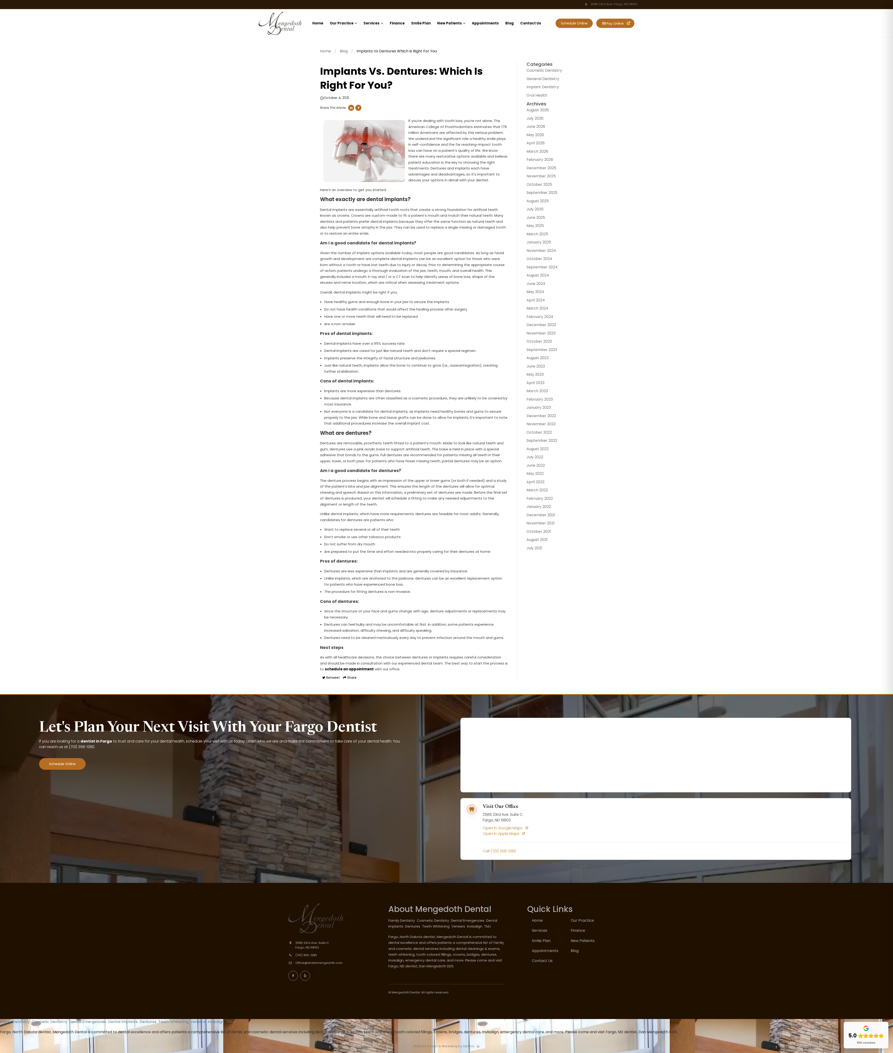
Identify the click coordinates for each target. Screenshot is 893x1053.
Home (325, 51)
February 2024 (539, 316)
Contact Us (542, 960)
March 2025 (537, 234)
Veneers (458, 926)
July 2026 (534, 118)
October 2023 (539, 341)
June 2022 (535, 465)
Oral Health (536, 95)
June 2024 (535, 283)
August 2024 (537, 275)
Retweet (332, 677)
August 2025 (537, 201)
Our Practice (582, 920)
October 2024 (539, 258)
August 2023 (537, 358)
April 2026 (535, 143)
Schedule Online (574, 23)
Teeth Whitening (436, 926)
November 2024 (541, 250)
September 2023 (541, 349)
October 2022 (539, 432)
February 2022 (539, 498)
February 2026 (539, 159)
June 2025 (535, 217)
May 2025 (535, 225)
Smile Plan (541, 940)
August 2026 (537, 110)
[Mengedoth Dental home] (323, 918)
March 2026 (537, 151)
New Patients (583, 940)
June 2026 (535, 126)
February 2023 (539, 399)
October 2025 (539, 184)
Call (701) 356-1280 (499, 851)
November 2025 (541, 176)
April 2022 (535, 482)
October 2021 (538, 531)
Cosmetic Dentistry (544, 70)
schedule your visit (202, 741)
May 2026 (535, 135)
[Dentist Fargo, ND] (280, 36)
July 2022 (534, 457)
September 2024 (542, 267)
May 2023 (535, 374)
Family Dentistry (402, 920)
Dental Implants (123, 1021)
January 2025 (538, 242)
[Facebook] (293, 976)
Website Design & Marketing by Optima (443, 1046)
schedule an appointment (349, 669)
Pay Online (615, 23)
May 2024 (535, 291)
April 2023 (535, 382)
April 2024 (535, 300)
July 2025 (534, 209)
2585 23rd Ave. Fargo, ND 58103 (613, 4)
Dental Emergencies (468, 920)
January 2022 (538, 506)
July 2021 (534, 548)
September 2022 (541, 440)
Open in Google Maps (503, 828)
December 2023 (541, 324)
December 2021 (540, 515)
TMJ (488, 926)
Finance (578, 930)
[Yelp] (305, 976)
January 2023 (538, 407)
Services (539, 930)
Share (351, 677)
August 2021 (537, 539)
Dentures (413, 926)
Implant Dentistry (542, 87)
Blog (344, 51)
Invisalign (475, 926)
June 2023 (535, 366)
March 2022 (537, 490)
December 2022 (541, 415)
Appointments (545, 950)
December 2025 (541, 168)
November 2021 (540, 523)
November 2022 (541, 424)
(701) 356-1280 (81, 746)
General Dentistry (542, 78)
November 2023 (541, 333)
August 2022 (537, 449)
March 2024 (537, 308)
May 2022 (535, 473)
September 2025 (541, 192)
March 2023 (537, 391)
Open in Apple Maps (501, 833)
